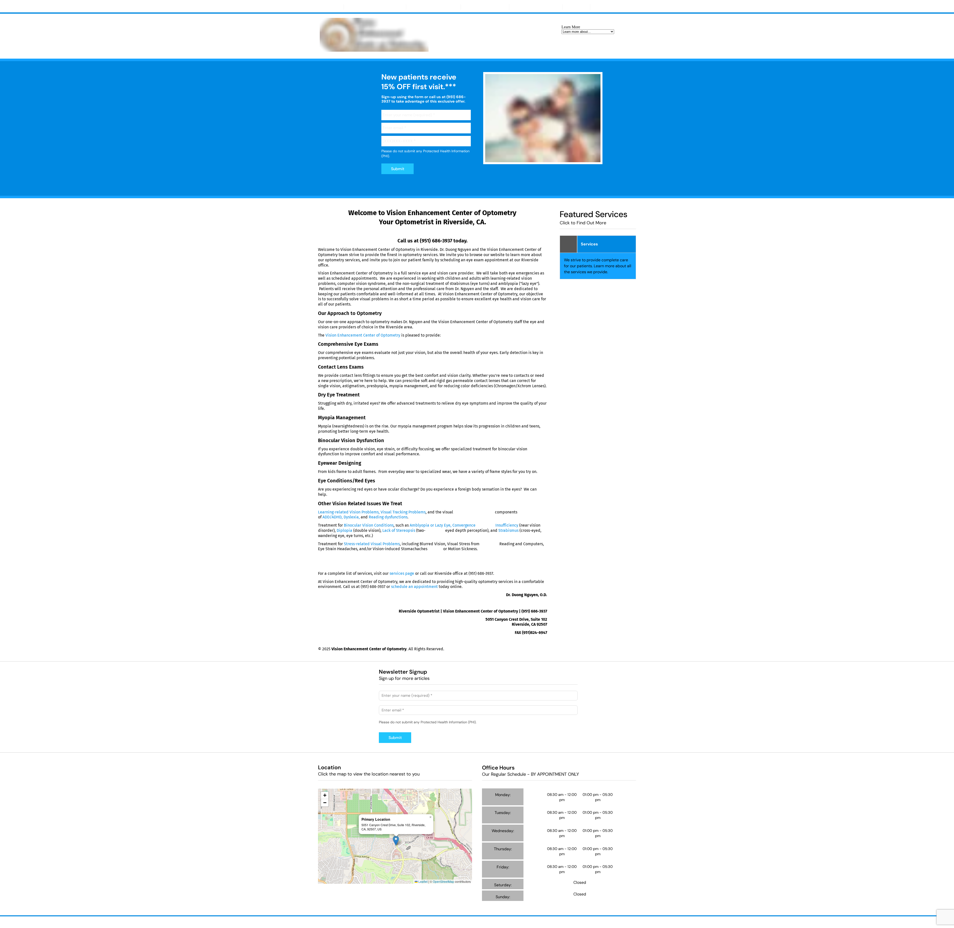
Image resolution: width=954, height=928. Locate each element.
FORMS (576, 7)
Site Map (522, 921)
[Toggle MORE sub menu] (612, 7)
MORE (603, 7)
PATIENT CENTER (482, 7)
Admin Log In (500, 921)
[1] (531, 159)
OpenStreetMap (443, 881)
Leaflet (423, 881)
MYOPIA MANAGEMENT (433, 7)
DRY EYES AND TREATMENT (374, 7)
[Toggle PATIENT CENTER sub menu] (501, 7)
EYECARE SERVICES (534, 7)
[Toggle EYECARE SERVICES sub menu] (555, 7)
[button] (396, 841)
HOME (330, 7)
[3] (555, 159)
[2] (543, 159)
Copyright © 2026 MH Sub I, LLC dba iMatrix (454, 921)
